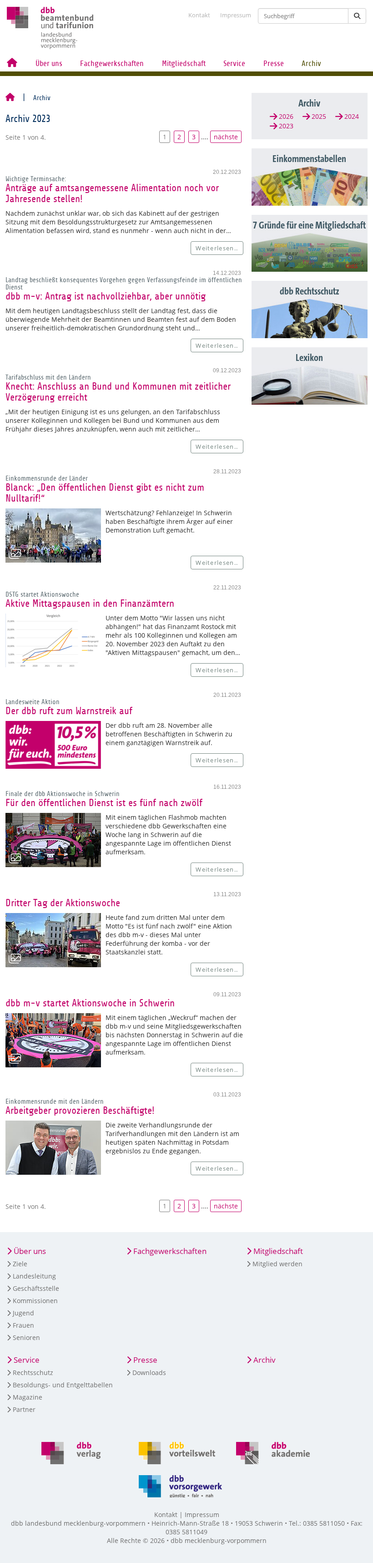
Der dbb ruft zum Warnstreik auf (68, 710)
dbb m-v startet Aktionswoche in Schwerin (90, 1003)
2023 (286, 126)
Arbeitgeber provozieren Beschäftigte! (80, 1110)
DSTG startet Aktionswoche (42, 594)
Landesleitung (34, 1276)
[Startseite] (10, 97)
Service (234, 63)
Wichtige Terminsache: (35, 179)
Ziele (20, 1263)
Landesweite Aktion (32, 701)
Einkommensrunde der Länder (46, 478)
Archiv (311, 63)
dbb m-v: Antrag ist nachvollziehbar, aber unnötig (105, 296)
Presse (273, 63)
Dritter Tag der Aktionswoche (62, 903)
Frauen (23, 1325)
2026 (286, 116)
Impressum (235, 15)
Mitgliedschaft (184, 63)
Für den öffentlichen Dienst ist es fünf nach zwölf (103, 802)
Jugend (23, 1313)
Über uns (48, 63)
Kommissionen (35, 1300)
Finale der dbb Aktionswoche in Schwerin (62, 793)
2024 (351, 116)
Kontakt (199, 15)
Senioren (26, 1337)
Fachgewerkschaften (112, 63)
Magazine (27, 1397)
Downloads (149, 1372)
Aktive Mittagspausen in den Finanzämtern (89, 603)
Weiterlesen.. (217, 248)
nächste (226, 136)
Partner (24, 1409)
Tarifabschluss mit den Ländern (48, 377)
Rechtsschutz (33, 1372)
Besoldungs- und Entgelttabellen (63, 1384)
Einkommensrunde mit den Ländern (54, 1101)
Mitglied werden (277, 1263)
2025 (319, 116)
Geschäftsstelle (36, 1288)
